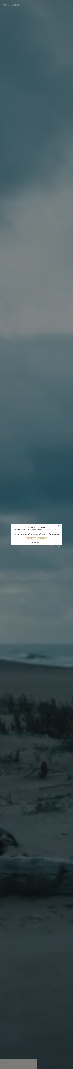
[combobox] (58, 525)
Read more (44, 531)
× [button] (60, 525)
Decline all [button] (42, 538)
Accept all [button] (31, 538)
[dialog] (36, 534)
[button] (36, 542)
